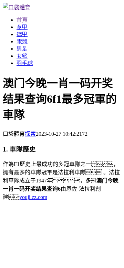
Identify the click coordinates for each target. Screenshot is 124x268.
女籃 (22, 56)
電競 (22, 41)
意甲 (22, 27)
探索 (30, 134)
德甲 (22, 34)
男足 (22, 49)
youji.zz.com (33, 197)
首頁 (22, 20)
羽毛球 (25, 63)
